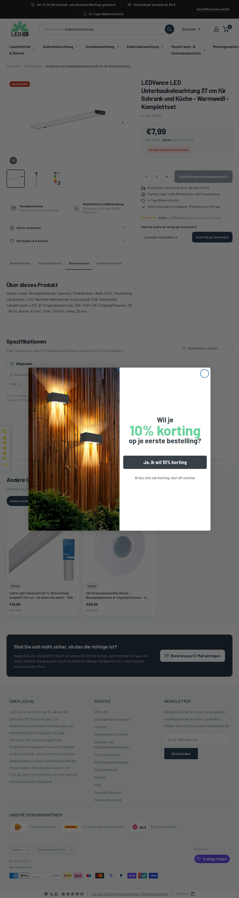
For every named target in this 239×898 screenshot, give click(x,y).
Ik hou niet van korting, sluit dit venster (165, 477)
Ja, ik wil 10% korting (165, 462)
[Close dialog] (204, 373)
